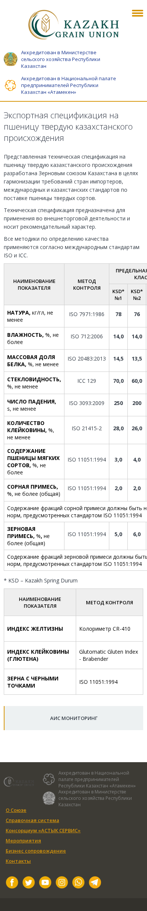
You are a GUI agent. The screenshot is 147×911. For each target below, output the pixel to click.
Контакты (18, 861)
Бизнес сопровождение (36, 850)
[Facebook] (12, 883)
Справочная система (32, 820)
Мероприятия (23, 840)
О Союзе (16, 810)
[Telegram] (95, 883)
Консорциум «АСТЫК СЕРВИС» (43, 830)
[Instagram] (61, 883)
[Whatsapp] (78, 883)
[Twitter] (28, 883)
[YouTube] (45, 883)
